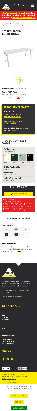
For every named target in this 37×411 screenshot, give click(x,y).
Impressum (5, 374)
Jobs (3, 315)
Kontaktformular (8, 335)
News (4, 313)
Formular (15, 130)
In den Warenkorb (19, 194)
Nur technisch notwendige (19, 396)
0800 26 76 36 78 (12, 116)
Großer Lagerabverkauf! (13, 13)
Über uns (5, 317)
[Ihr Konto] (18, 5)
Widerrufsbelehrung (8, 376)
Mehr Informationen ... (18, 391)
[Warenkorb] (27, 5)
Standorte (10, 123)
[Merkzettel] (22, 5)
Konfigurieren (19, 402)
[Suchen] (14, 5)
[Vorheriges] (3, 57)
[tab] (18, 247)
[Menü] (32, 6)
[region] (18, 63)
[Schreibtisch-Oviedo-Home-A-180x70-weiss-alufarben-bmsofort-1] (18, 56)
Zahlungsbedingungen (9, 379)
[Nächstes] (33, 57)
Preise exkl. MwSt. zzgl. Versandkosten (14, 94)
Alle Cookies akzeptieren (19, 408)
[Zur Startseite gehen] (5, 6)
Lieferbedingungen (22, 376)
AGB (22, 374)
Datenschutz (15, 374)
